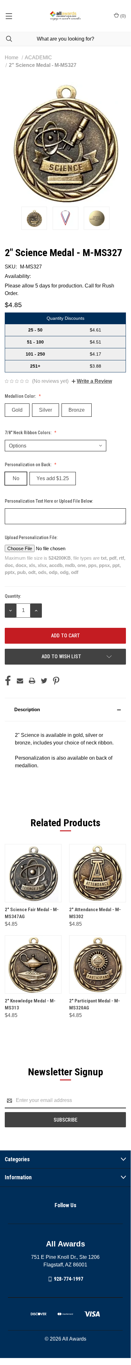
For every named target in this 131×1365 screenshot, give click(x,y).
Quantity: (13, 596)
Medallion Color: (21, 396)
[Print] (32, 681)
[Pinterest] (56, 681)
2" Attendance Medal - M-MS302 (95, 913)
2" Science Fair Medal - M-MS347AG (32, 913)
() (122, 15)
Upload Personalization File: (31, 537)
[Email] (20, 681)
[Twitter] (44, 681)
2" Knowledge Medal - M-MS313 (30, 1004)
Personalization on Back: (28, 464)
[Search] (6, 39)
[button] (65, 709)
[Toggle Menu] (8, 16)
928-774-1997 (68, 1279)
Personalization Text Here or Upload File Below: (49, 501)
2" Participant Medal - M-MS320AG (94, 1004)
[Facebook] (8, 681)
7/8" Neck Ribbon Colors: (28, 432)
